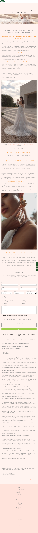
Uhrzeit (15, 291)
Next (35, 479)
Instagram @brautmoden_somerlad (14, 144)
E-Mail (21, 287)
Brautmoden (13, 528)
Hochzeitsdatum (29, 291)
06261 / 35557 (19, 494)
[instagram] (19, 525)
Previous (31, 479)
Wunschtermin (4, 291)
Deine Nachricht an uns (5, 305)
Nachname (22, 282)
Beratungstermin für (5, 296)
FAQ (19, 514)
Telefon (2, 287)
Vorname (3, 282)
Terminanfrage (19, 519)
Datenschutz (28, 528)
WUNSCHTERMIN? (11, 147)
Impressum (24, 528)
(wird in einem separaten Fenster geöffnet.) (15, 315)
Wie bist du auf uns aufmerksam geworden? (28, 296)
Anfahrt (19, 517)
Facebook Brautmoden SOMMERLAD (28, 144)
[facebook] (18, 525)
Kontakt (19, 528)
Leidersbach (16, 368)
